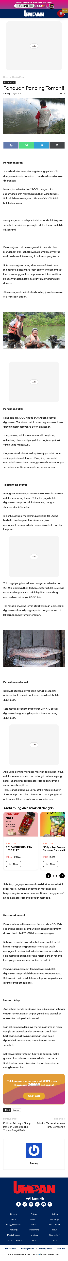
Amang (6, 93)
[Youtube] (43, 1204)
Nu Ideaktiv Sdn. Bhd (32, 1254)
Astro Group (56, 1254)
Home (6, 77)
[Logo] (34, 1187)
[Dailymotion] (50, 1204)
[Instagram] (24, 1204)
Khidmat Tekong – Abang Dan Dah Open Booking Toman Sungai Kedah (17, 1127)
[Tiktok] (37, 1204)
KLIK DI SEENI (34, 1095)
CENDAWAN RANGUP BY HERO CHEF (19, 849)
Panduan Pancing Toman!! (33, 88)
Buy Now (13, 864)
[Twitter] (31, 1204)
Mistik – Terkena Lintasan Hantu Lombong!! (51, 1125)
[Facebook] (18, 1204)
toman (16, 1110)
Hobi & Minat (18, 77)
